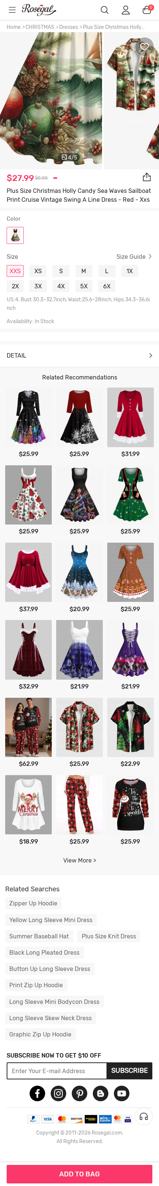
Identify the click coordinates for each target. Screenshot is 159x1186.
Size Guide (131, 257)
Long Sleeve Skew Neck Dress (50, 1018)
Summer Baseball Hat (39, 936)
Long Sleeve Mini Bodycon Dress (54, 1001)
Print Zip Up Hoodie (36, 985)
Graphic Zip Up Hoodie (40, 1034)
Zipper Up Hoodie (33, 903)
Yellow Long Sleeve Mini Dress (50, 920)
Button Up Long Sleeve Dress (49, 968)
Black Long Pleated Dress (44, 952)
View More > (79, 860)
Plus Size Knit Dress (109, 936)
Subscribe (129, 1070)
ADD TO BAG (79, 1174)
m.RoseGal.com (44, 10)
